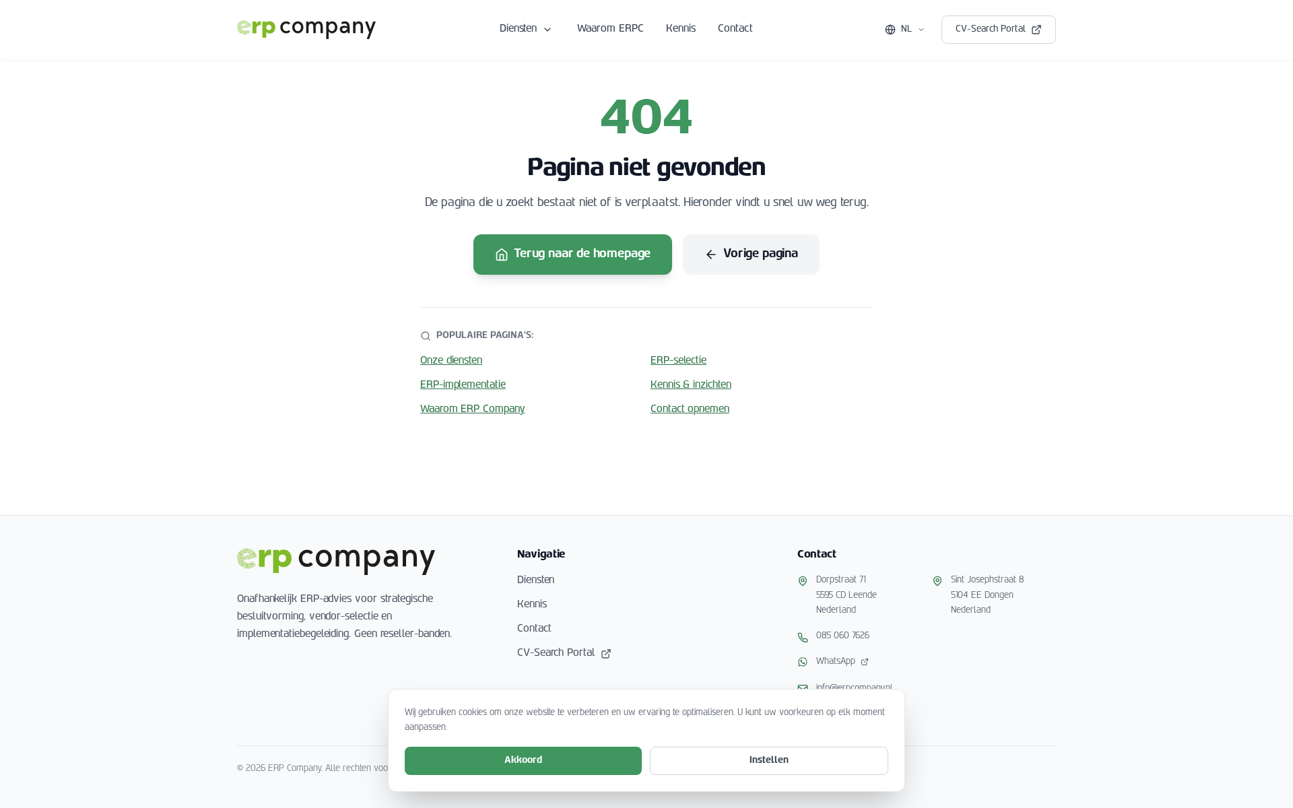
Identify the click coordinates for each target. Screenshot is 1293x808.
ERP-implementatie (463, 385)
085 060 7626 (842, 636)
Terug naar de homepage (582, 254)
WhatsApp (835, 661)
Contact (735, 29)
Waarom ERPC (610, 29)
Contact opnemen (690, 410)
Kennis (681, 29)
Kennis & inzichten (691, 385)
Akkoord (523, 760)
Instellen (769, 760)
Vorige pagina (760, 254)
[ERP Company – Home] (306, 29)
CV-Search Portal (991, 29)
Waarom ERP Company (472, 410)
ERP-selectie (678, 361)
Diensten (518, 29)
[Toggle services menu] (547, 30)
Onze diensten (451, 361)
